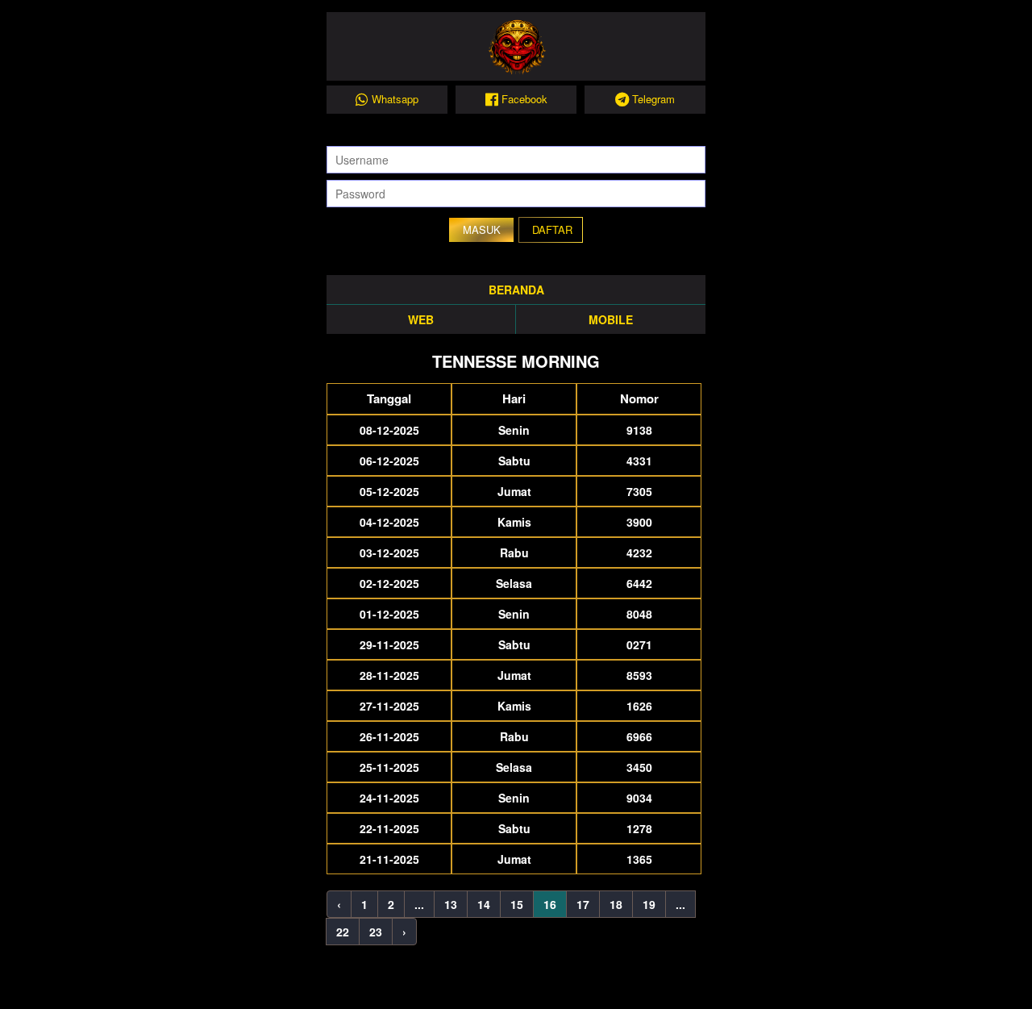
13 (450, 904)
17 (582, 904)
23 (375, 932)
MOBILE (611, 319)
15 (516, 904)
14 (483, 904)
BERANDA (516, 289)
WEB (421, 319)
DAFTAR (552, 229)
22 (342, 932)
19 (649, 904)
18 (616, 904)
